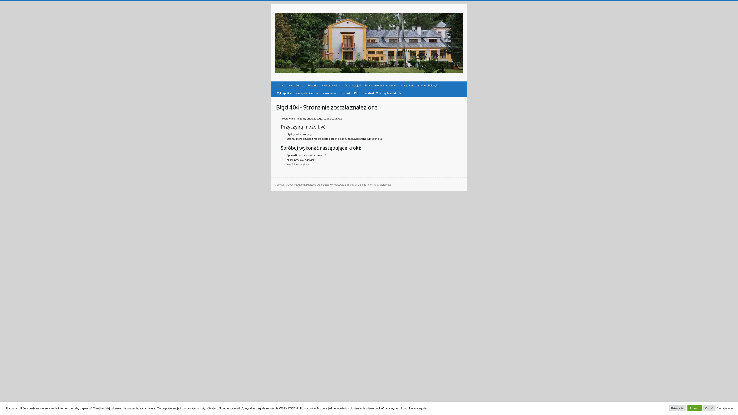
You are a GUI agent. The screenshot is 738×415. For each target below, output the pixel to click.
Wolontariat (330, 93)
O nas (280, 85)
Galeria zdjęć (353, 85)
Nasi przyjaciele (331, 85)
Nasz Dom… (296, 85)
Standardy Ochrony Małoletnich (382, 93)
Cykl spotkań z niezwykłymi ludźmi (297, 93)
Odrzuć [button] (709, 408)
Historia (312, 85)
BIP (356, 93)
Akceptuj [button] (695, 408)
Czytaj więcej (724, 408)
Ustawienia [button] (677, 408)
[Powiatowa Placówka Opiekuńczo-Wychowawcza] (369, 44)
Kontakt (345, 93)
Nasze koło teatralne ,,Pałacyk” (419, 85)
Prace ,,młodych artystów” (380, 85)
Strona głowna (302, 164)
